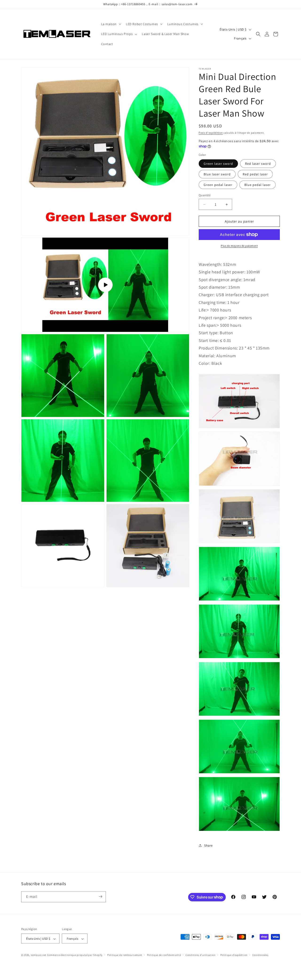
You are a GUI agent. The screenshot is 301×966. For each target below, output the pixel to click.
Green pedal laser (218, 185)
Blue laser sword (217, 174)
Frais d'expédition (211, 132)
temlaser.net (38, 955)
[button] (110, 24)
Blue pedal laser (257, 185)
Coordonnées (260, 955)
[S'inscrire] (100, 896)
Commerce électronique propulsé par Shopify (75, 955)
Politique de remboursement (124, 955)
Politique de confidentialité (164, 955)
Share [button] (208, 845)
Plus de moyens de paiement (239, 245)
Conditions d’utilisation (201, 955)
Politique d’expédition (234, 955)
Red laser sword (258, 163)
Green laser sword (218, 163)
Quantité (204, 195)
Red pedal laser (255, 174)
